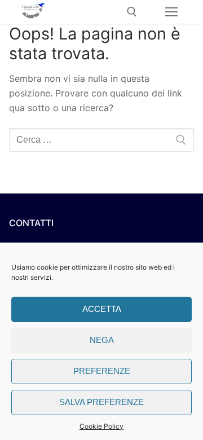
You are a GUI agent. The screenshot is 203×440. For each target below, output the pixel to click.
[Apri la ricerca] (132, 12)
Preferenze (101, 371)
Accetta (101, 309)
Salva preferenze (101, 402)
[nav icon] (171, 12)
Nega (102, 340)
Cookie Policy (101, 426)
